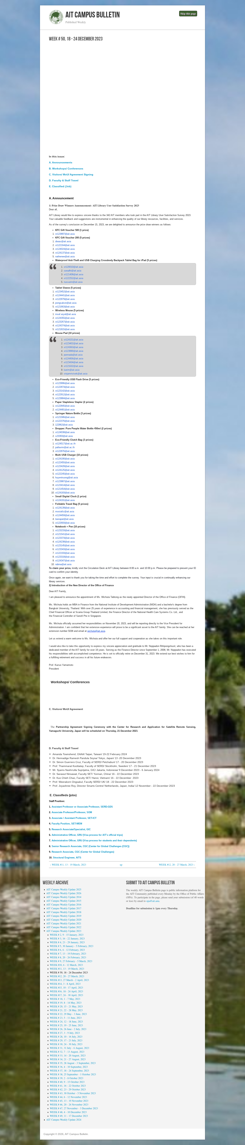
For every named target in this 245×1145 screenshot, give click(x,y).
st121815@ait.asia (65, 329)
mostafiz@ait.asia (64, 511)
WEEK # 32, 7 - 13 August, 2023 (67, 1051)
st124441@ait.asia (65, 295)
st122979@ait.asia (65, 299)
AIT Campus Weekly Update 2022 (63, 927)
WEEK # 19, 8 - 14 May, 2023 (65, 1002)
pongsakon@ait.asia (65, 303)
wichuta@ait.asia (96, 631)
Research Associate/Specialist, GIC (71, 829)
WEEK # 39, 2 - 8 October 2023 (66, 1078)
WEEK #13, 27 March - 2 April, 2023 (69, 980)
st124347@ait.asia (65, 560)
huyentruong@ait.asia (66, 477)
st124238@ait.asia (65, 541)
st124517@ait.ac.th (65, 443)
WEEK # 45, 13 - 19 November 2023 (69, 1100)
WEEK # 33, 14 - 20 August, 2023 (68, 1055)
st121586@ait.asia (65, 417)
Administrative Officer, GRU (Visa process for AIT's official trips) (87, 835)
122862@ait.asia (64, 424)
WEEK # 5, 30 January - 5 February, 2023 (71, 946)
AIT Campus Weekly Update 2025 (63, 889)
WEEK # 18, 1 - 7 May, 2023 (65, 999)
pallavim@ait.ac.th (65, 447)
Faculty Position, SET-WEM (67, 823)
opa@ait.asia (152, 901)
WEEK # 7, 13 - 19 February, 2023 (68, 953)
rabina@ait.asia (63, 564)
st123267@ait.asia (65, 321)
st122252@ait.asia (73, 278)
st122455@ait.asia (65, 462)
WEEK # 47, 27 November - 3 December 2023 (74, 1108)
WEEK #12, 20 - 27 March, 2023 (67, 976)
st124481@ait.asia (65, 409)
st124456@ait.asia (73, 358)
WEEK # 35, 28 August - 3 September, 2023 (73, 1063)
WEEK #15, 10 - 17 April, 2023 (66, 987)
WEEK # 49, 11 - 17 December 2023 (69, 1116)
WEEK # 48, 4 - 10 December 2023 (68, 1112)
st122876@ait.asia (65, 451)
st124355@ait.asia (65, 318)
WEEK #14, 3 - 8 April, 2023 (65, 983)
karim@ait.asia (71, 370)
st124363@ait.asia (73, 347)
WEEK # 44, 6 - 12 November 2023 (68, 1097)
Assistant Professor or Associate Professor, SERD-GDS (82, 806)
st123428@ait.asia (65, 466)
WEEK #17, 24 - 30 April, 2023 (66, 995)
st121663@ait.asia (65, 306)
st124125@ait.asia (65, 470)
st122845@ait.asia (65, 405)
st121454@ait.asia (65, 489)
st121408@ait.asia (73, 274)
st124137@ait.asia (65, 252)
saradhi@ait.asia (72, 270)
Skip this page (188, 13)
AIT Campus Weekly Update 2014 (63, 897)
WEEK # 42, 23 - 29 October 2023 (68, 1089)
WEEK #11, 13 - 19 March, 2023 (67, 968)
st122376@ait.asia (65, 421)
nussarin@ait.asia (73, 282)
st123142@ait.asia (65, 390)
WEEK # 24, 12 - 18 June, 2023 (66, 1021)
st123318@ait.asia (65, 556)
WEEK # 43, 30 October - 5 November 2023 (73, 1093)
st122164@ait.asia (65, 245)
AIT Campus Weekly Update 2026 (63, 893)
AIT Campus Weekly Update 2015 (63, 900)
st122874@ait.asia (65, 387)
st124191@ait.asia (65, 500)
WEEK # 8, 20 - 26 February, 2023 (68, 957)
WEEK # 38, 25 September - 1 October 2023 (73, 1074)
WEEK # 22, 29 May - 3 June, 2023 (68, 1014)
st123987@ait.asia (65, 481)
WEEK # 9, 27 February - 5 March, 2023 (71, 961)
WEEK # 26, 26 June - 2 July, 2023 (68, 1029)
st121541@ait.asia (65, 534)
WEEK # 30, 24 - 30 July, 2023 (66, 1044)
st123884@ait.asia (65, 398)
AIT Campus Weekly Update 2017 (63, 908)
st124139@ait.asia (65, 507)
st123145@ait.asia (65, 545)
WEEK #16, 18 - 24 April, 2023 (66, 991)
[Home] (56, 23)
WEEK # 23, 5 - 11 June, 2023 (66, 1017)
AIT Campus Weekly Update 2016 (63, 904)
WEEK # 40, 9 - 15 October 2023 (67, 1082)
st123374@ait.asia (65, 538)
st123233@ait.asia (65, 530)
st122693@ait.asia (65, 522)
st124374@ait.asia (65, 325)
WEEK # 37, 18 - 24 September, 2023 (69, 1070)
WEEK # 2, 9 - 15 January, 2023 (66, 934)
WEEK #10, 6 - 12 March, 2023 (66, 965)
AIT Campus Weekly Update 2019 (63, 916)
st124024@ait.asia (65, 249)
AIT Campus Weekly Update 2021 (63, 923)
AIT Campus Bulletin (92, 15)
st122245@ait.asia (65, 473)
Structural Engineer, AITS (67, 857)
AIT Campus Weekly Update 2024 (63, 1119)
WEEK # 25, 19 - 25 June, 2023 (66, 1025)
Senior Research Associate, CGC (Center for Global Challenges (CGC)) (90, 846)
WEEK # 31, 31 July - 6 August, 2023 (69, 1048)
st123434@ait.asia (73, 362)
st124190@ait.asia (65, 458)
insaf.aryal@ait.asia (65, 314)
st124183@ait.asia (65, 492)
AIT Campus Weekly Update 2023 (63, 931)
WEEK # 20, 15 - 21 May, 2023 (66, 1006)
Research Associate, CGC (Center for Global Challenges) (83, 851)
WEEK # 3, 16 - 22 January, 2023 (67, 938)
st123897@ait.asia (65, 234)
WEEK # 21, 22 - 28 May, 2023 (66, 1010)
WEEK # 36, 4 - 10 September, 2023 (69, 1066)
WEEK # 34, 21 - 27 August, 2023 (68, 1059)
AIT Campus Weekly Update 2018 (63, 912)
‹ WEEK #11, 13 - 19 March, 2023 (68, 864)
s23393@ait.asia (64, 436)
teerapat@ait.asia (64, 519)
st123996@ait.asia (65, 383)
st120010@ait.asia (73, 267)
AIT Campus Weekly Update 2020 (63, 919)
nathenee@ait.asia (65, 256)
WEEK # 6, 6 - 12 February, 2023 (67, 949)
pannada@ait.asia (73, 354)
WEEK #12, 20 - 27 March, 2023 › (177, 864)
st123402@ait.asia (73, 343)
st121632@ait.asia (73, 366)
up (121, 864)
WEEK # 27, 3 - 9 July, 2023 (65, 1032)
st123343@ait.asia (65, 549)
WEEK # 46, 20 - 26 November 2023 (69, 1104)
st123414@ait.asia (65, 485)
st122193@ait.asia (65, 553)
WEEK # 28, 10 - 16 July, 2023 (66, 1036)
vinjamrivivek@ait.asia (75, 373)
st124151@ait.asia (73, 339)
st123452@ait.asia (65, 291)
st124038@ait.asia (65, 432)
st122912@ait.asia (65, 394)
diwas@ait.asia (63, 241)
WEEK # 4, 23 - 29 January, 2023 (67, 942)
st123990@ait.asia (73, 351)
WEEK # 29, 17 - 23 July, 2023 (66, 1040)
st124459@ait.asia (65, 515)
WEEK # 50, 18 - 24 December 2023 (69, 972)
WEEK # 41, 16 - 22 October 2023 (68, 1085)
